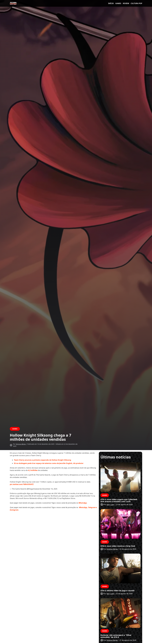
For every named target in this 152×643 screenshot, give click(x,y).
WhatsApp (83, 503)
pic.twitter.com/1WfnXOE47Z (22, 484)
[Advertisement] (54, 527)
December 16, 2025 (49, 489)
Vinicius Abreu (21, 444)
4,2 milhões (33, 470)
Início (111, 3)
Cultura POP (136, 3)
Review (126, 3)
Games (118, 3)
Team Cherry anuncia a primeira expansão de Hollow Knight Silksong (42, 460)
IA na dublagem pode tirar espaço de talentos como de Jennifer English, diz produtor (48, 463)
